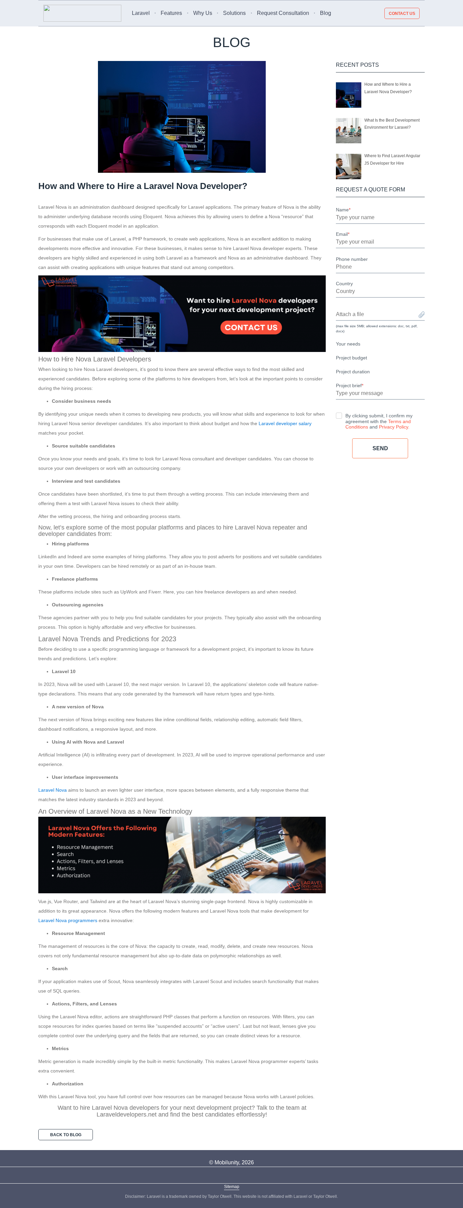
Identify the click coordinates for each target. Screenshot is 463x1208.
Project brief (349, 385)
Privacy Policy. (394, 427)
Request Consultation (283, 13)
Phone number (352, 259)
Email (342, 234)
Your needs (348, 344)
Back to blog (65, 1134)
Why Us (202, 13)
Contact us (402, 13)
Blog (325, 13)
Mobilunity (227, 1162)
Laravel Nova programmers (67, 920)
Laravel (141, 13)
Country (344, 283)
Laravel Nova (52, 790)
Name (343, 209)
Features (171, 13)
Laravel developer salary (285, 423)
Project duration (353, 371)
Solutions (234, 13)
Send (380, 448)
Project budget (351, 357)
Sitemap (231, 1186)
